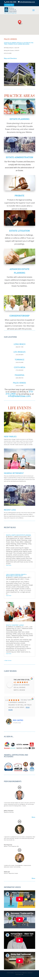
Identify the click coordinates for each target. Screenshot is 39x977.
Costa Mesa (19, 367)
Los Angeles (19, 352)
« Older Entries (7, 660)
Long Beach (19, 344)
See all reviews (19, 687)
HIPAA (14, 634)
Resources (29, 634)
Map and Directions (10, 58)
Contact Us (9, 5)
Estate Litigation (19, 230)
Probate (19, 195)
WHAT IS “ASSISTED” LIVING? (15, 625)
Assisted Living (17, 630)
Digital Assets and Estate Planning (18, 535)
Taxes (12, 542)
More (33, 817)
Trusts (17, 542)
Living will (15, 637)
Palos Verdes (19, 383)
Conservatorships (11, 632)
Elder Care (21, 632)
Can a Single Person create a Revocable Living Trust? (16, 575)
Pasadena (19, 375)
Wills (21, 542)
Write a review (19, 690)
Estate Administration (19, 157)
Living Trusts (21, 634)
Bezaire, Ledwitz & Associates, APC (19, 537)
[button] (20, 22)
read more (8, 565)
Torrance (19, 359)
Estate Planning (19, 119)
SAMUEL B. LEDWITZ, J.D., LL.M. (18, 627)
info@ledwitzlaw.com (19, 396)
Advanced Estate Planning (20, 635)
